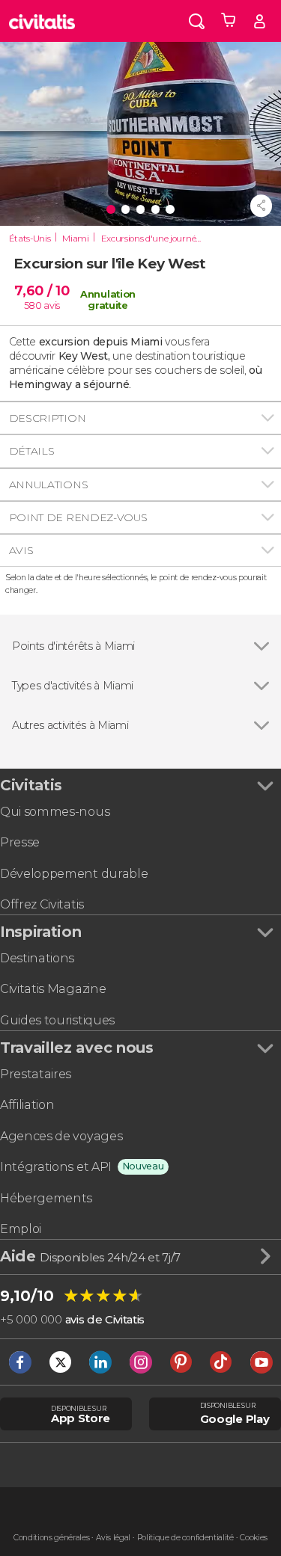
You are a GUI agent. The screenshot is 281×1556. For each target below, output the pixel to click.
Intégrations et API (56, 1167)
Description (47, 418)
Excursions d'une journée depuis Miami (155, 238)
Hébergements (46, 1198)
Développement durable (74, 874)
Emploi (20, 1229)
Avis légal (113, 1538)
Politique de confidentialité (185, 1538)
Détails (32, 451)
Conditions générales (51, 1538)
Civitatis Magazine (53, 989)
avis (51, 305)
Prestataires (35, 1074)
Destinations (37, 958)
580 (33, 305)
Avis (21, 550)
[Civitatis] (42, 21)
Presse (20, 842)
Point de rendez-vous (78, 517)
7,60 (41, 290)
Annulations (48, 484)
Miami (75, 238)
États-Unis (30, 238)
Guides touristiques (57, 1020)
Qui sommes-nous (54, 812)
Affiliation (27, 1105)
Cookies (254, 1538)
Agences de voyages (61, 1136)
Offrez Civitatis (42, 904)
